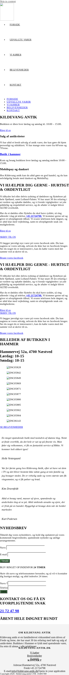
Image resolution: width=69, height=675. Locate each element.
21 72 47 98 (9, 611)
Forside (12, 99)
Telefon (4, 587)
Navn (3, 547)
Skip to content (8, 1)
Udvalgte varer (19, 101)
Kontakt (13, 110)
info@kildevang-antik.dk (25, 671)
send (3, 591)
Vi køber (13, 104)
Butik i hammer (10, 154)
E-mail (3, 554)
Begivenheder (17, 107)
